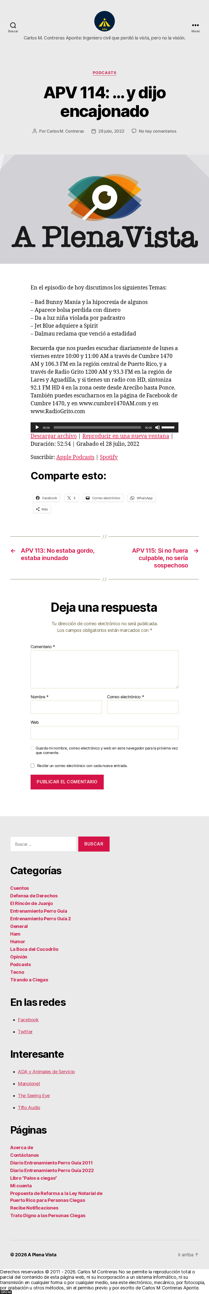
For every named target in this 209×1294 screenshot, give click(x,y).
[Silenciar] (157, 427)
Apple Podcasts (75, 457)
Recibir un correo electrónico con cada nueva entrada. (82, 765)
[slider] (169, 427)
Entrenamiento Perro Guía (38, 911)
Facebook (28, 1019)
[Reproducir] (37, 427)
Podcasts (104, 73)
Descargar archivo (54, 436)
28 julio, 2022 (111, 131)
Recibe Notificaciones (34, 1207)
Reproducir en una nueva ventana (125, 436)
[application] (104, 427)
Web (35, 722)
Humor (17, 941)
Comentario (43, 647)
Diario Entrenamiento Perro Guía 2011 (51, 1162)
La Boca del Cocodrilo (34, 949)
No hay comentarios (157, 131)
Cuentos (19, 888)
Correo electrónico (125, 697)
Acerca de (21, 1147)
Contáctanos (24, 1155)
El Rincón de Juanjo (31, 903)
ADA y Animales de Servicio (46, 1071)
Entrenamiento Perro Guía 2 (40, 918)
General (19, 926)
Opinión (18, 956)
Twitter (25, 1031)
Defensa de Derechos (34, 895)
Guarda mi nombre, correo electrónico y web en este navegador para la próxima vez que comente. (107, 750)
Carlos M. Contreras (65, 131)
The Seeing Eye (34, 1095)
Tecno (17, 972)
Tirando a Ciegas (29, 979)
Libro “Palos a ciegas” (33, 1178)
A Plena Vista (42, 1254)
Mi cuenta (21, 1185)
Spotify (109, 457)
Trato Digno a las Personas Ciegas (47, 1215)
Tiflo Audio (29, 1107)
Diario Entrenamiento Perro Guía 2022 (52, 1170)
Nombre (40, 697)
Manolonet (29, 1083)
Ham (15, 934)
